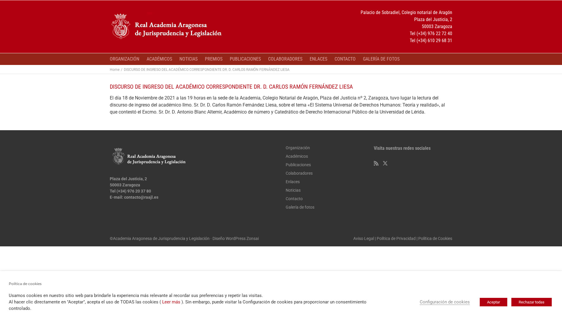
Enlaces (293, 181)
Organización (298, 147)
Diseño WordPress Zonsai (236, 238)
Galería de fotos (300, 207)
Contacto (294, 198)
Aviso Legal (363, 238)
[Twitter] (385, 163)
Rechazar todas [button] (531, 302)
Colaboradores (299, 173)
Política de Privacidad (396, 238)
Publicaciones (298, 164)
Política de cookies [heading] (25, 283)
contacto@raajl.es (141, 197)
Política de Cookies (435, 238)
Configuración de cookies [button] (445, 302)
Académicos (297, 156)
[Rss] (376, 163)
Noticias (293, 190)
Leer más (171, 302)
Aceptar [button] (493, 302)
